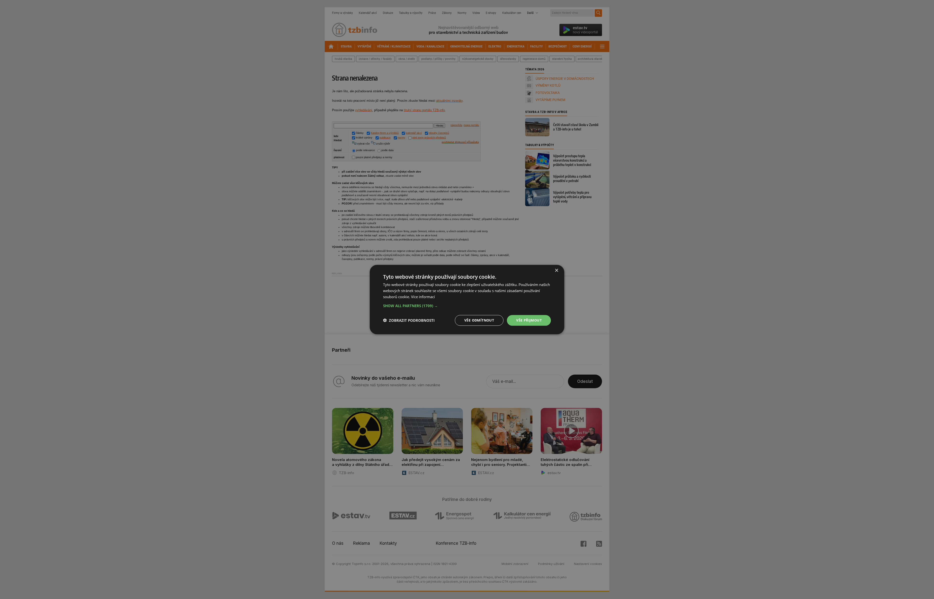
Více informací (423, 296)
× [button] (556, 270)
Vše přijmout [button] (529, 320)
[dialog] (467, 299)
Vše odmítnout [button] (479, 320)
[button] (467, 305)
